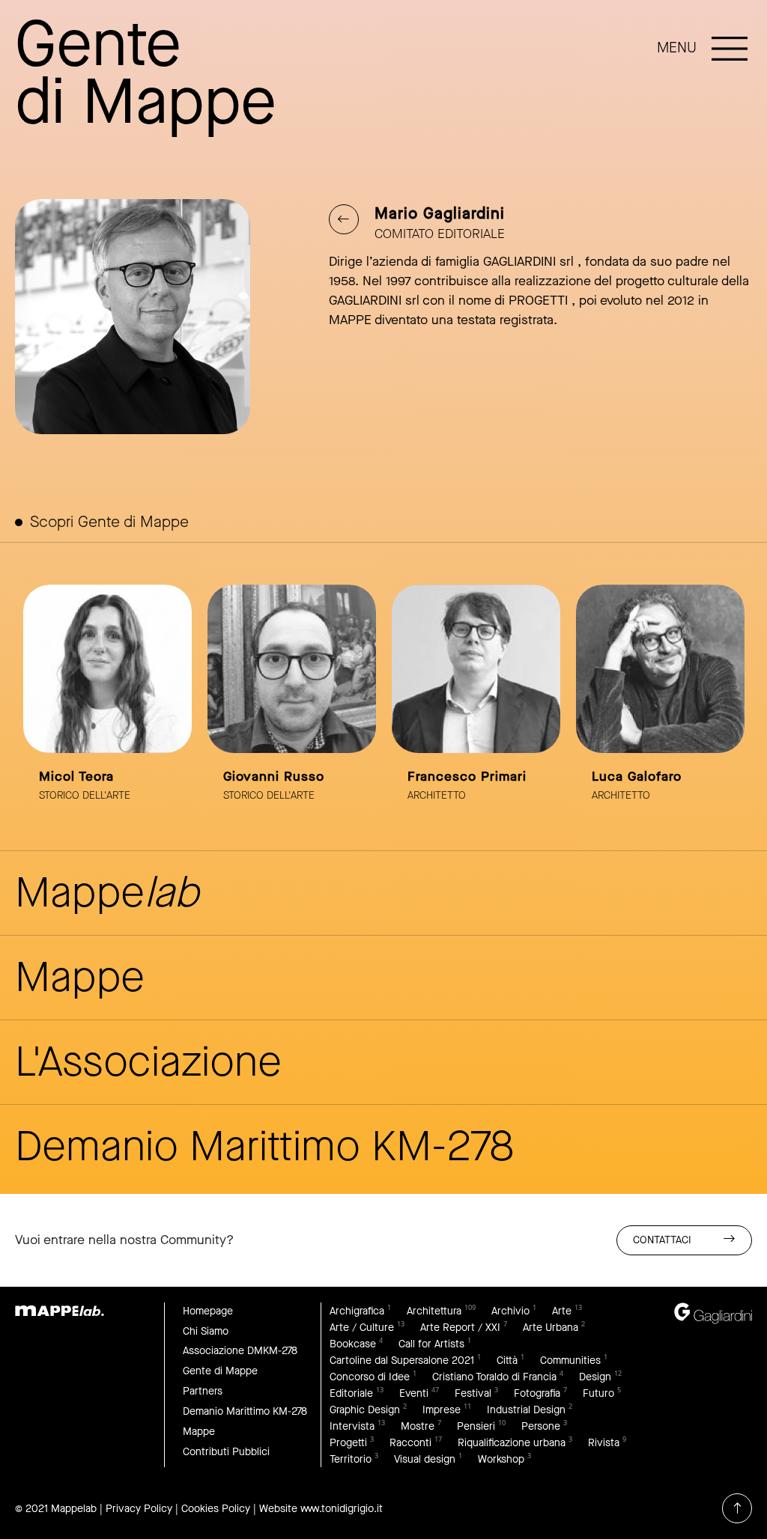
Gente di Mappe (220, 1371)
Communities (570, 1360)
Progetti (348, 1443)
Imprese (441, 1410)
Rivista (603, 1443)
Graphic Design (365, 1410)
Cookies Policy (215, 1509)
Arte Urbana (550, 1327)
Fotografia (537, 1393)
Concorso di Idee (370, 1377)
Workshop (501, 1459)
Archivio (510, 1311)
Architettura (434, 1311)
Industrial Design (526, 1410)
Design (595, 1377)
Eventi (413, 1393)
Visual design (424, 1459)
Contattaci (662, 1240)
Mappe (199, 1431)
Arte (562, 1311)
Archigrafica (357, 1311)
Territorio (351, 1459)
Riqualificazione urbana (512, 1443)
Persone (540, 1426)
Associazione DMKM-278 (240, 1351)
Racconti (410, 1443)
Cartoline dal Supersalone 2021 (402, 1360)
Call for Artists (431, 1344)
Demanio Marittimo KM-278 (245, 1411)
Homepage (208, 1311)
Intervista (352, 1426)
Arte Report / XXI (460, 1327)
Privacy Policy (139, 1509)
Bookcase (353, 1344)
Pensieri (476, 1426)
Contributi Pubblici (226, 1452)
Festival (473, 1393)
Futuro (598, 1393)
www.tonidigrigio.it (341, 1509)
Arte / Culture (362, 1327)
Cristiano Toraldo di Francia (494, 1377)
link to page (107, 702)
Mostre (417, 1426)
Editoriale (351, 1393)
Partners (202, 1391)
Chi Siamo (205, 1331)
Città (507, 1360)
